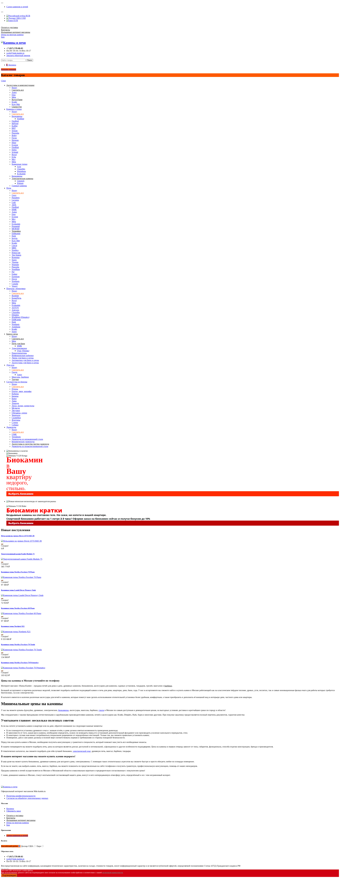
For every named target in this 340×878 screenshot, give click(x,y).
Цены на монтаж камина (12, 34)
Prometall (16, 226)
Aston (14, 212)
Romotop (16, 257)
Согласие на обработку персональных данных (27, 798)
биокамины (63, 710)
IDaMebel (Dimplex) (20, 317)
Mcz (13, 159)
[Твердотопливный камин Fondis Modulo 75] (21, 559)
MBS (14, 248)
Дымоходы (11, 427)
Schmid (15, 152)
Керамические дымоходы (23, 441)
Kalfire (15, 126)
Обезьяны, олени (19, 413)
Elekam (20, 183)
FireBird (20, 119)
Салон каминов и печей (17, 7)
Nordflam (16, 269)
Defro (14, 150)
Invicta (14, 238)
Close (3, 81)
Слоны (15, 422)
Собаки (15, 425)
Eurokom (16, 276)
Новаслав (16, 253)
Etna (14, 95)
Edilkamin (16, 233)
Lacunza (15, 200)
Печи (8, 188)
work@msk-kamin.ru (15, 53)
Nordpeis (15, 281)
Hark (14, 236)
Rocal (14, 154)
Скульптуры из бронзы (16, 382)
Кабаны (15, 394)
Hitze (14, 143)
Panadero (16, 198)
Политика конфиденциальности (20, 796)
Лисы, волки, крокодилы (23, 406)
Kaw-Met (16, 104)
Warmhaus (21, 171)
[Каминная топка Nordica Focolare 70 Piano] (21, 577)
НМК (14, 209)
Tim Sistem (16, 255)
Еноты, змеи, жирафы (21, 391)
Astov (14, 92)
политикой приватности (112, 873)
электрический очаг (82, 751)
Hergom (15, 140)
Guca (14, 195)
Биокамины (17, 116)
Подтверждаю (9, 875)
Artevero (15, 310)
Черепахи (16, 415)
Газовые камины (19, 186)
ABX (14, 205)
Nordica (15, 250)
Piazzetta (15, 133)
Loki (14, 202)
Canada (15, 284)
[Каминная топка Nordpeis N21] (16, 631)
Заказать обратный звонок (18, 55)
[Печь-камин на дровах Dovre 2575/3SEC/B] (21, 541)
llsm (3, 37)
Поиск (29, 60)
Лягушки (16, 410)
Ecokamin (21, 174)
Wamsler (15, 264)
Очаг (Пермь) (23, 351)
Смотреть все (18, 114)
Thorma (15, 262)
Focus (14, 138)
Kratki (14, 102)
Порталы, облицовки (16, 288)
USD (23, 18)
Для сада (10, 365)
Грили (14, 372)
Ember (14, 274)
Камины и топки (14, 109)
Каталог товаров (8, 69)
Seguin (15, 131)
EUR (15, 20)
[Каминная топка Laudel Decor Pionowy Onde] (22, 595)
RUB (27, 16)
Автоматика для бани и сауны (25, 360)
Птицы (15, 389)
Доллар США (27, 846)
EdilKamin (16, 319)
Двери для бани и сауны (23, 358)
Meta (14, 97)
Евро (39, 846)
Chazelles (21, 169)
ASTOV (15, 308)
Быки (14, 398)
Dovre (14, 279)
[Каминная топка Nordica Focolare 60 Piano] (21, 613)
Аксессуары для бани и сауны (25, 363)
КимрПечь (16, 298)
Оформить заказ (13, 811)
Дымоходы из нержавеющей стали (27, 439)
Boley (14, 135)
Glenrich (20, 181)
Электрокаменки (19, 348)
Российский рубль (9, 846)
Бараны (15, 396)
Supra (14, 260)
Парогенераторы (19, 353)
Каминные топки (19, 164)
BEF (14, 128)
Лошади (15, 403)
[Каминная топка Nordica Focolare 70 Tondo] (21, 650)
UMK (14, 434)
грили (101, 710)
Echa (14, 157)
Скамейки (16, 418)
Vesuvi (14, 286)
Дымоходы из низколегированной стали (30, 446)
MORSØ (15, 229)
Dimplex (15, 315)
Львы (14, 401)
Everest (15, 145)
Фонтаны (16, 420)
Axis (19, 166)
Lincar (14, 245)
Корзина (10, 808)
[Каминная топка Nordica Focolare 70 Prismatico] (23, 668)
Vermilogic (16, 437)
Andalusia (16, 327)
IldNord (15, 123)
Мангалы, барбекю (20, 377)
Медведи (16, 408)
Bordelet (15, 296)
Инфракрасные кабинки (23, 355)
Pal (13, 272)
